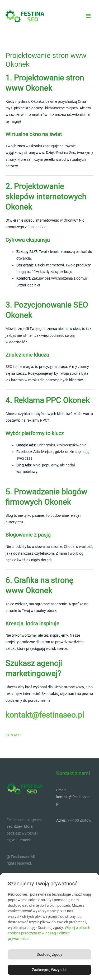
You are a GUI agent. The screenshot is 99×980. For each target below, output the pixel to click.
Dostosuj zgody (49, 954)
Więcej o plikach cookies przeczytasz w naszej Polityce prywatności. (49, 933)
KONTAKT (14, 735)
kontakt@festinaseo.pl (45, 714)
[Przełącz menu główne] (88, 16)
